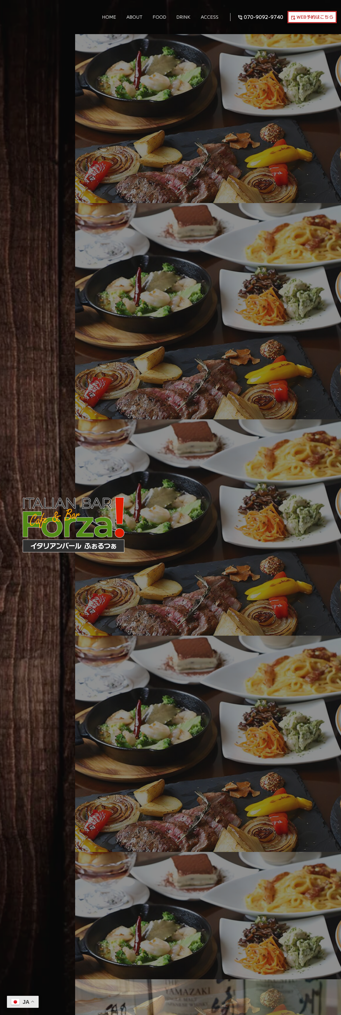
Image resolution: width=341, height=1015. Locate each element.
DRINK (183, 17)
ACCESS (209, 17)
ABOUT (135, 17)
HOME (109, 17)
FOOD (159, 17)
